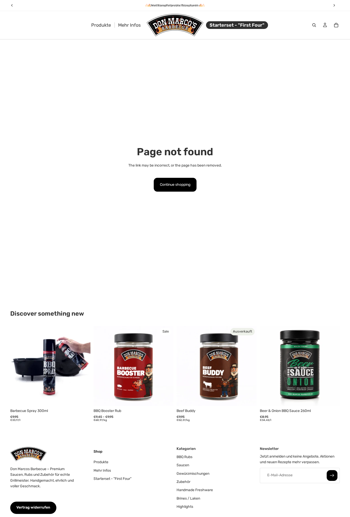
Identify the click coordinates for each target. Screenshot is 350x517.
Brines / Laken (188, 498)
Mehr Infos (102, 470)
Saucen (183, 465)
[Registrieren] (332, 475)
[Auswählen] (165, 398)
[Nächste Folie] (82, 366)
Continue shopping (175, 184)
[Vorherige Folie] (18, 366)
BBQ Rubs (184, 457)
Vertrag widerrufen (33, 507)
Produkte (101, 462)
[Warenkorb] (336, 25)
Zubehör (183, 482)
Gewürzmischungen (193, 473)
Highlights (185, 507)
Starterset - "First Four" (112, 479)
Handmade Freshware (195, 490)
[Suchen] (314, 25)
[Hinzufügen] (82, 398)
